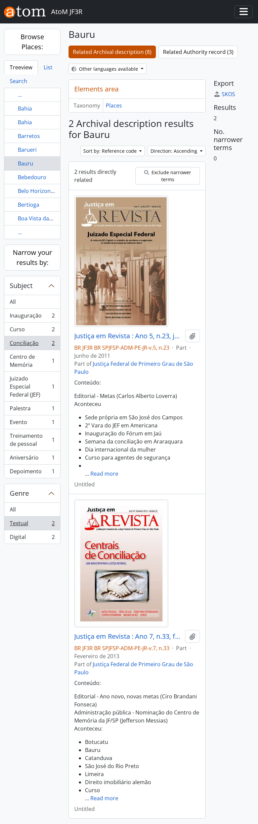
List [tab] (48, 67)
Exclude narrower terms (170, 176)
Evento (32, 423)
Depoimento (32, 473)
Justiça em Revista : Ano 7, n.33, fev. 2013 (128, 636)
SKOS (228, 94)
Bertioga (28, 204)
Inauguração (32, 317)
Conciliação (32, 344)
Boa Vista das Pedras (44, 218)
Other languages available (108, 69)
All (13, 301)
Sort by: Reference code (110, 151)
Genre (19, 493)
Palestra (32, 410)
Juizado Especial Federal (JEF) (32, 386)
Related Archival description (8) (112, 52)
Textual (32, 525)
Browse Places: (32, 41)
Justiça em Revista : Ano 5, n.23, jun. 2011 (128, 336)
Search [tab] (18, 81)
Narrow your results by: (32, 257)
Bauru (25, 163)
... (20, 94)
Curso (32, 331)
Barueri (27, 149)
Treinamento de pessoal (32, 440)
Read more (104, 473)
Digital (32, 538)
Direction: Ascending (174, 151)
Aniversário (32, 459)
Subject (21, 285)
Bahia (25, 108)
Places (114, 105)
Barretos (29, 136)
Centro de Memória (32, 360)
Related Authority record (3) (198, 52)
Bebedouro (32, 177)
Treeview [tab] (21, 67)
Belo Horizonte (37, 191)
